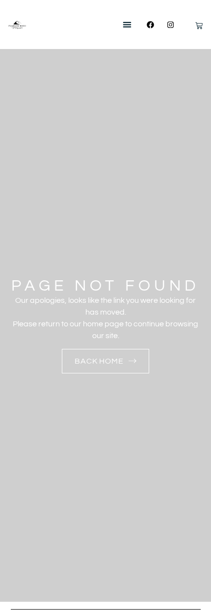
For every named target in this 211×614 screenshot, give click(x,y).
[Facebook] (150, 24)
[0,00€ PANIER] (193, 27)
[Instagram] (171, 24)
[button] (126, 24)
